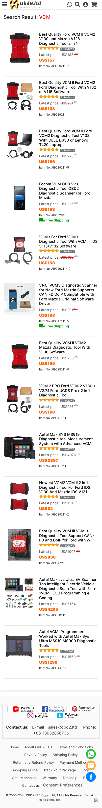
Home (14, 747)
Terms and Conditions (75, 747)
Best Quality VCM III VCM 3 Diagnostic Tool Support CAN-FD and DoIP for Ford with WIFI (67, 535)
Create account (24, 778)
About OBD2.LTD (38, 747)
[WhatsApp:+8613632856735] (69, 4)
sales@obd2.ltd (62, 727)
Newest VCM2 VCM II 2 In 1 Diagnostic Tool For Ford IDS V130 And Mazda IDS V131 (64, 487)
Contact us (31, 785)
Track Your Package (59, 770)
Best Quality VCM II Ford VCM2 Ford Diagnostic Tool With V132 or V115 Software (67, 87)
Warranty (50, 778)
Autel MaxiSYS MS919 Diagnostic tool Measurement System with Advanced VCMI (66, 439)
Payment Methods (74, 762)
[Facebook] (91, 777)
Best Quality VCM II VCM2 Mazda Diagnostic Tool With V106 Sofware (64, 347)
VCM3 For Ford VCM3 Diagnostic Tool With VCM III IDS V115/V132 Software (68, 241)
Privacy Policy (35, 755)
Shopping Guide (25, 770)
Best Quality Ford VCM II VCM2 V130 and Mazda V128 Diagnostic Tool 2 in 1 (67, 39)
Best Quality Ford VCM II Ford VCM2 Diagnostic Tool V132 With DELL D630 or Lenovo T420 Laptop (65, 138)
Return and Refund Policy (33, 762)
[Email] (91, 765)
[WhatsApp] (91, 754)
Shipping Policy (65, 755)
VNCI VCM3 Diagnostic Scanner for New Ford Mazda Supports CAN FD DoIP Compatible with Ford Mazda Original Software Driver (68, 294)
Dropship (70, 778)
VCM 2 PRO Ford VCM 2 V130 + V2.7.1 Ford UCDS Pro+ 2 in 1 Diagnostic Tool (67, 390)
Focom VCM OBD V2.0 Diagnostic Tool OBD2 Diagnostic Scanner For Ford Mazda (65, 191)
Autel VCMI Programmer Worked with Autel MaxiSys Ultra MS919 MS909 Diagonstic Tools (68, 638)
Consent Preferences (62, 784)
